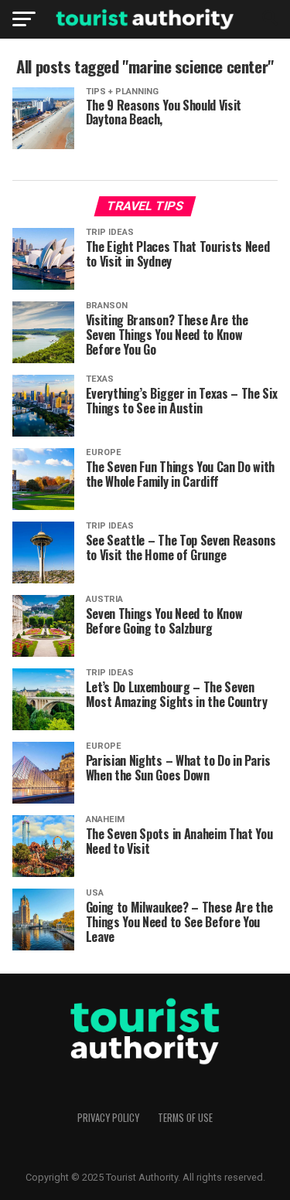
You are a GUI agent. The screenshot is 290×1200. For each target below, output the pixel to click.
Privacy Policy (108, 1117)
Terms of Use (185, 1117)
